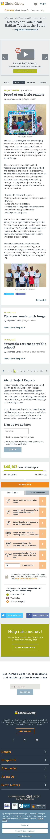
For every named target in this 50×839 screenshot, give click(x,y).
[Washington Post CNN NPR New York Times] (24, 798)
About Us (7, 777)
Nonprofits (25, 10)
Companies (35, 10)
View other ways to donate (26, 579)
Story (7, 82)
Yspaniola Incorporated (26, 29)
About (17, 10)
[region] (25, 824)
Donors (6, 752)
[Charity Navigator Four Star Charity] (8, 806)
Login (43, 3)
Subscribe (25, 692)
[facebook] (13, 739)
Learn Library (10, 785)
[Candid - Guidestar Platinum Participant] (15, 806)
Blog (42, 10)
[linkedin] (37, 739)
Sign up (12, 450)
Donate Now (25, 485)
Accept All (25, 825)
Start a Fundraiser (25, 647)
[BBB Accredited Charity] (25, 806)
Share (43, 82)
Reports (19, 82)
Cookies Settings (24, 836)
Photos (31, 82)
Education (8, 18)
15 (41, 370)
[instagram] (25, 739)
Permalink (41, 300)
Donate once (12, 493)
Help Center (25, 731)
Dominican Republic (23, 18)
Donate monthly (37, 492)
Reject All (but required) (24, 831)
